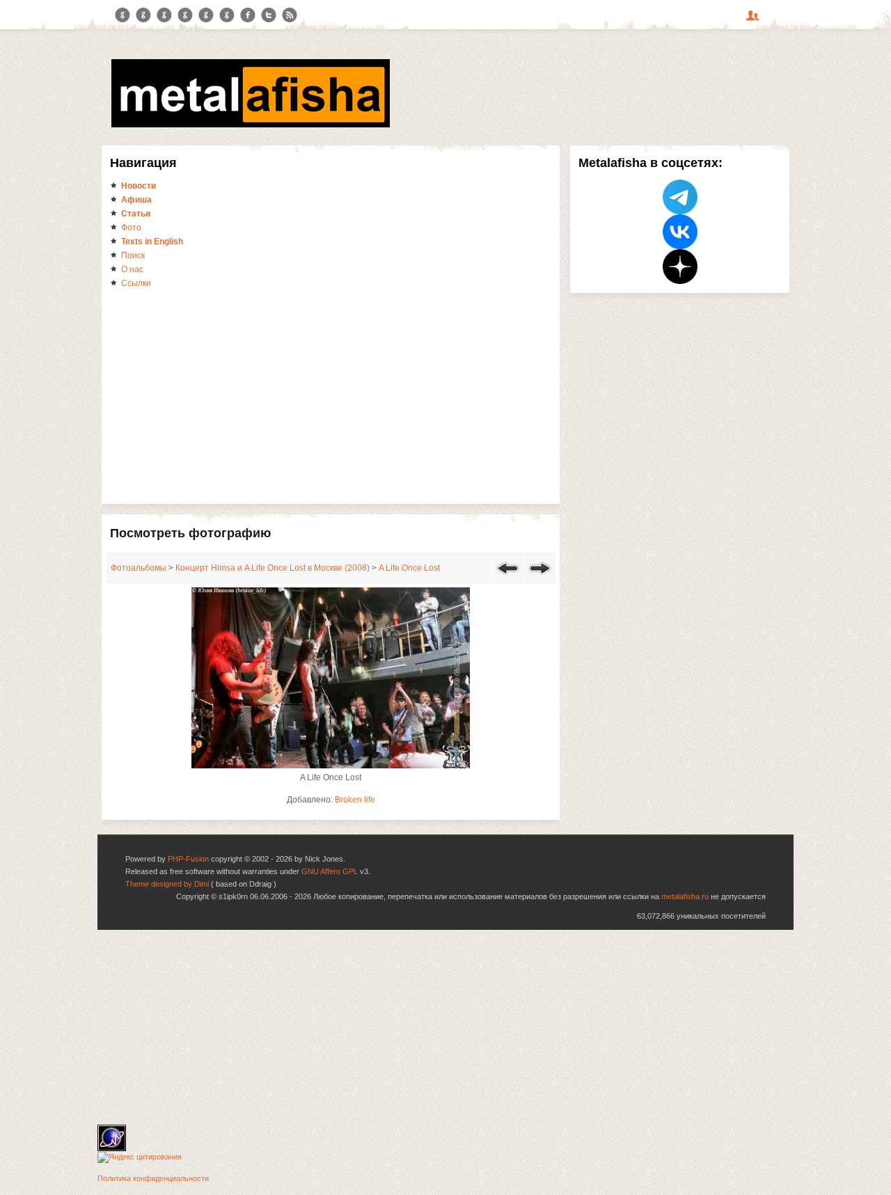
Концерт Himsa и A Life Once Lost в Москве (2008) (272, 568)
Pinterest (206, 15)
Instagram (143, 15)
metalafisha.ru (685, 896)
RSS (289, 15)
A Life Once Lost (409, 568)
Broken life (355, 800)
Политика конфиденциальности (153, 1178)
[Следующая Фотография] (539, 577)
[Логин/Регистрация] (754, 20)
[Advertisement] (331, 395)
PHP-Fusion (188, 859)
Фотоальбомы (138, 568)
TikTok (227, 15)
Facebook (247, 15)
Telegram (122, 15)
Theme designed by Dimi (167, 884)
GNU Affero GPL (329, 871)
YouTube (185, 15)
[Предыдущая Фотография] (507, 577)
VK (164, 15)
